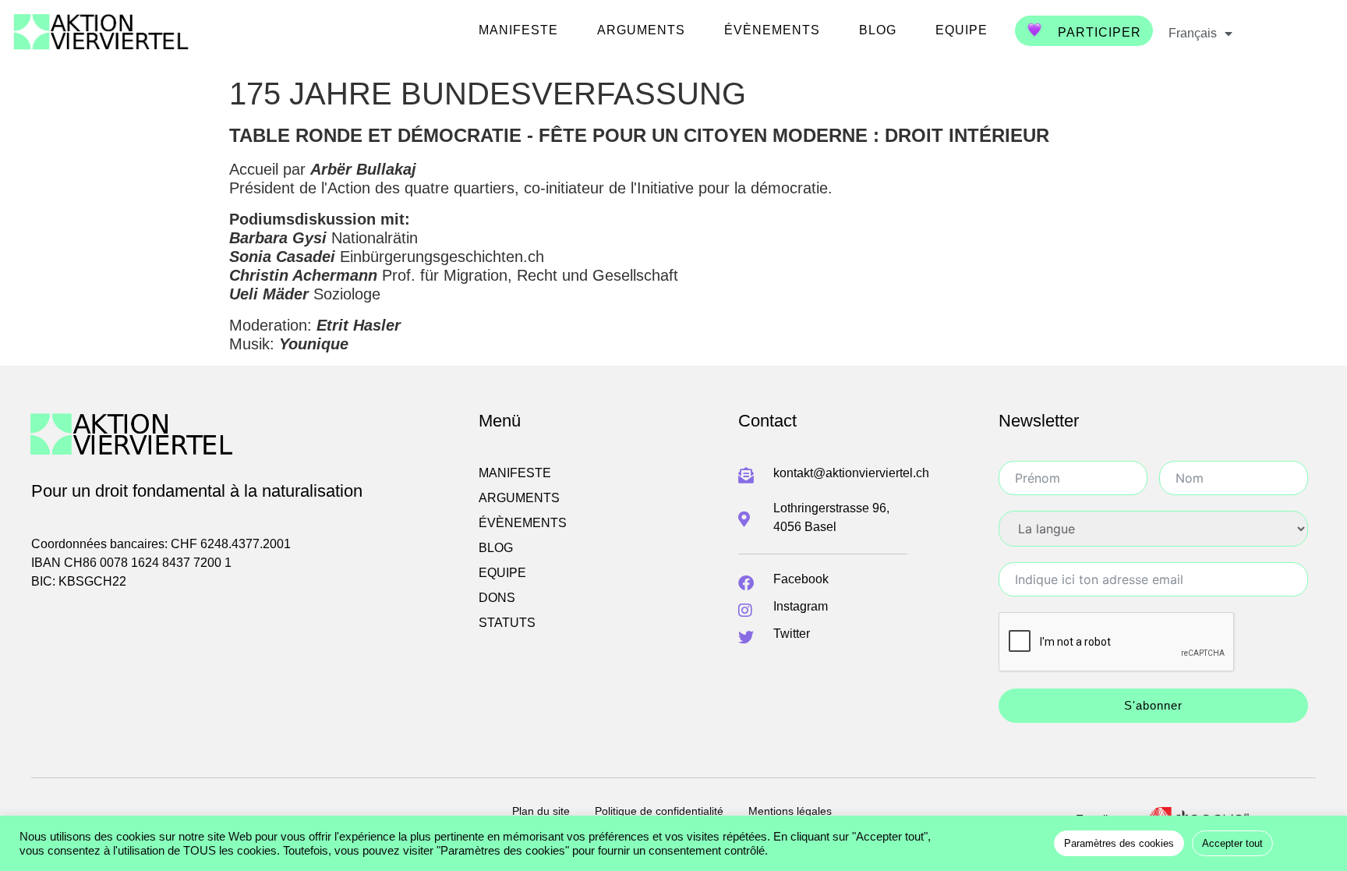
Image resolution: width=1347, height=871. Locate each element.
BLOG (877, 30)
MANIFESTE (518, 30)
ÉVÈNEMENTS (772, 30)
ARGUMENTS (641, 30)
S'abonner (1153, 705)
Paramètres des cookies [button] (1119, 843)
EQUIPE (961, 30)
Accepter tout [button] (1232, 843)
